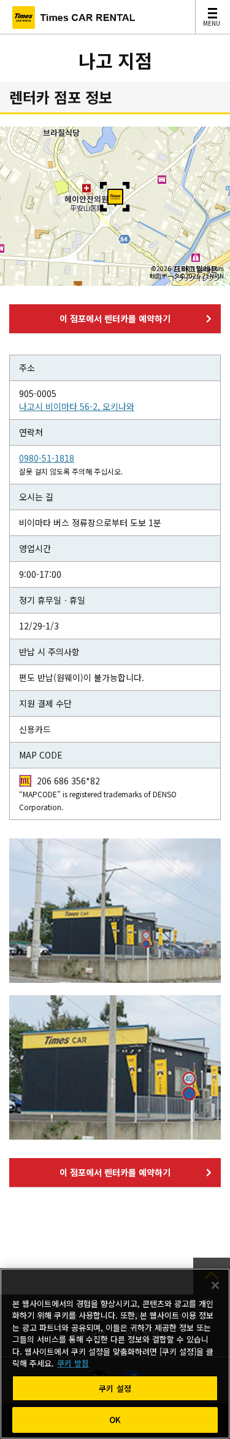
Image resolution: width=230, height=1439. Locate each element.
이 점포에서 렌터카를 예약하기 (115, 318)
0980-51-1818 (46, 458)
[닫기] (215, 1285)
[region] (115, 1353)
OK (115, 1419)
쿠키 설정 (115, 1388)
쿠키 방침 (73, 1363)
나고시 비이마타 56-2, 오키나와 (76, 406)
